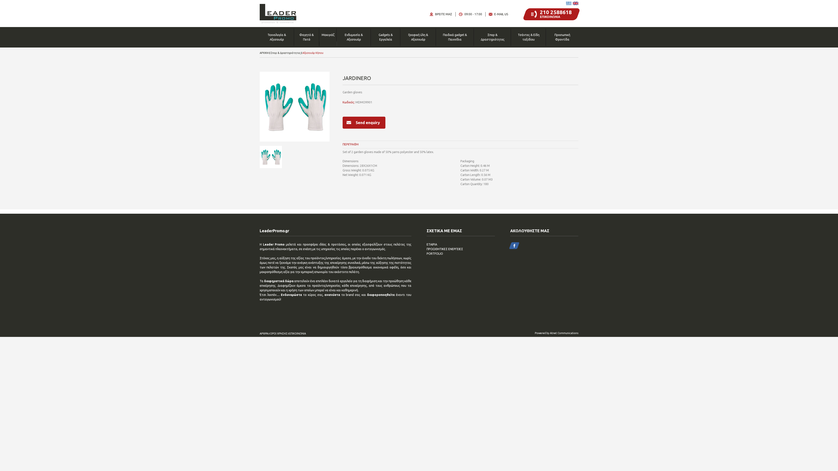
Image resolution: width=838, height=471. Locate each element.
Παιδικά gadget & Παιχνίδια (455, 37)
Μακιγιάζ (328, 35)
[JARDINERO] (295, 107)
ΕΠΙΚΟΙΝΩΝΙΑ (297, 333)
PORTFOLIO (435, 253)
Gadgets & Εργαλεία (386, 37)
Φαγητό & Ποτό (306, 37)
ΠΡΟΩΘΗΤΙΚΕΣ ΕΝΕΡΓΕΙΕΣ (445, 249)
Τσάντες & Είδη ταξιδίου (528, 37)
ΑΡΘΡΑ (264, 333)
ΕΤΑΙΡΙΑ (432, 244)
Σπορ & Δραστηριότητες (493, 37)
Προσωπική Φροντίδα (562, 37)
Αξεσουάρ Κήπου (312, 53)
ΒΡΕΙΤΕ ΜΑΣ (443, 14)
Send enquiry (368, 122)
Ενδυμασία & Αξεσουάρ (354, 37)
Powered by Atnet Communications (556, 333)
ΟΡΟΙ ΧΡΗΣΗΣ (278, 333)
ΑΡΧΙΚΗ (264, 53)
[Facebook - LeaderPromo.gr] (514, 245)
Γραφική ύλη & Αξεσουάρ (418, 37)
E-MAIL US (501, 14)
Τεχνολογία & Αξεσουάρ (277, 37)
